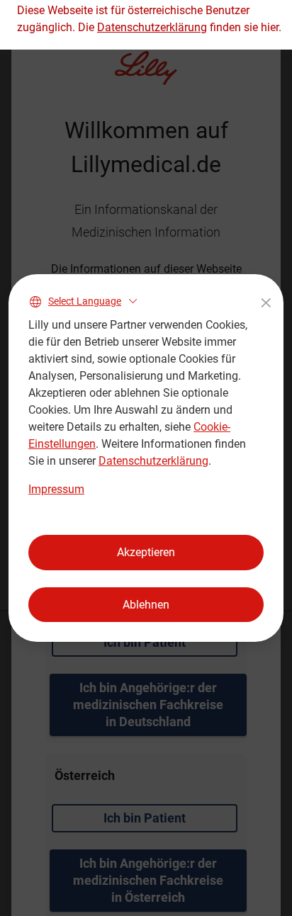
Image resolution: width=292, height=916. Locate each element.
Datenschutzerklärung (153, 461)
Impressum (56, 489)
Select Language (84, 301)
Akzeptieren (146, 552)
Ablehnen (146, 604)
